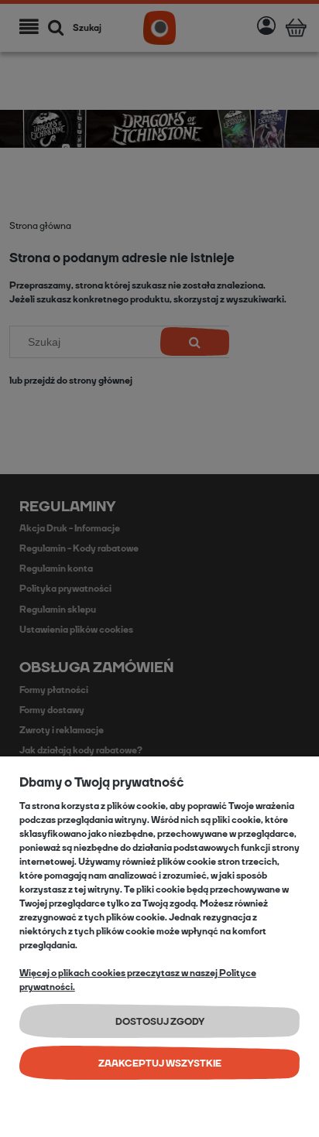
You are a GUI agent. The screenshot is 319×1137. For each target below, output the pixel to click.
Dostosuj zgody (159, 1022)
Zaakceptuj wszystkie (159, 1063)
